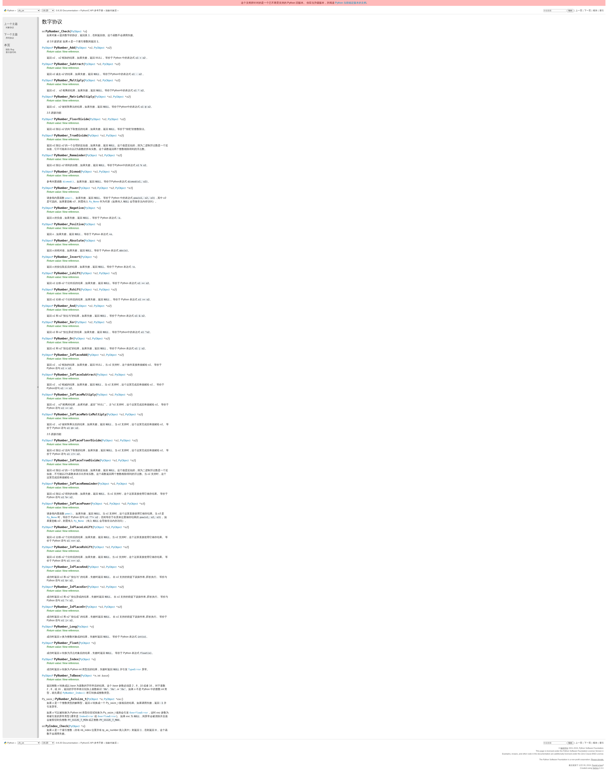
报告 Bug (10, 49)
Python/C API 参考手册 (91, 10)
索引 (601, 10)
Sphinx (596, 768)
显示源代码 (11, 52)
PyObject (76, 31)
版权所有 (564, 748)
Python (10, 10)
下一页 (587, 10)
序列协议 (10, 38)
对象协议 (10, 27)
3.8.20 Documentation (67, 10)
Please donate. (597, 759)
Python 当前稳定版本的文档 (350, 2)
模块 (595, 10)
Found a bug (597, 765)
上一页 (579, 10)
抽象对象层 (111, 10)
